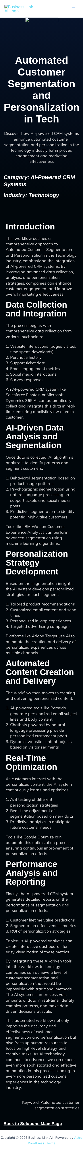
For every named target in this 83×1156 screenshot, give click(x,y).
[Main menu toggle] (73, 9)
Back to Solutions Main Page (33, 1123)
